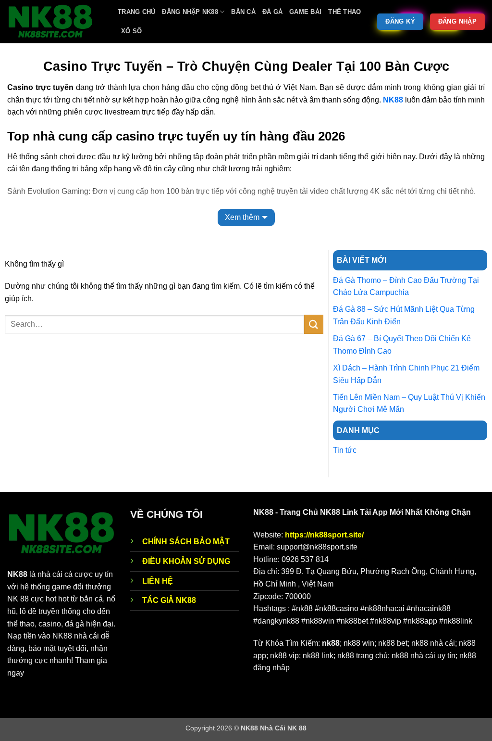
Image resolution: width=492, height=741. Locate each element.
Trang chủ (136, 11)
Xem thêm (242, 217)
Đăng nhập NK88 (190, 11)
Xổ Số (131, 31)
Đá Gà (272, 11)
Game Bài (305, 11)
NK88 (393, 100)
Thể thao (344, 11)
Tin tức (345, 450)
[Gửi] (313, 324)
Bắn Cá (243, 11)
